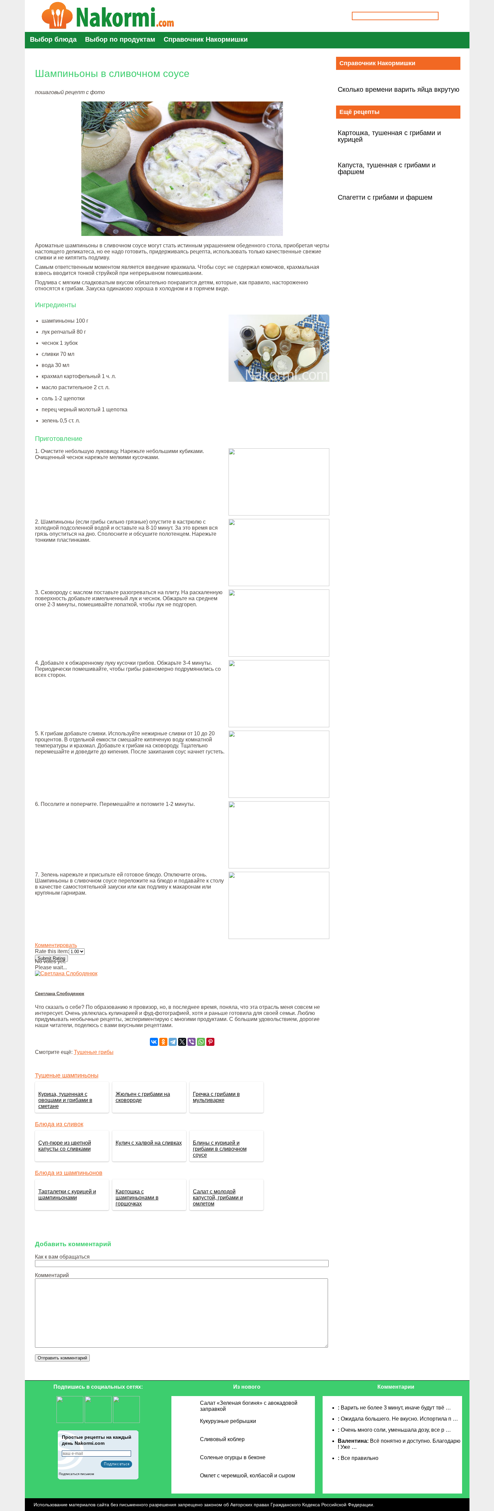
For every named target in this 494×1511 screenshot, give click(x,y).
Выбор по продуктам (120, 39)
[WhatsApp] (201, 1042)
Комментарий (52, 1275)
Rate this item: (52, 951)
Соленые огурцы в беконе (232, 1457)
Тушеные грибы (94, 1052)
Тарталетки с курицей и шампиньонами (67, 1194)
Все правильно (359, 1458)
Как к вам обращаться (62, 1257)
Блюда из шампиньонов (68, 1173)
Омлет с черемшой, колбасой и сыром (247, 1475)
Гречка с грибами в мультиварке (216, 1097)
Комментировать (56, 945)
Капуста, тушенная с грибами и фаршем (387, 168)
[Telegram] (173, 1042)
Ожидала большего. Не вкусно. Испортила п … (399, 1419)
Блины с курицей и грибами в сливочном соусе (220, 1149)
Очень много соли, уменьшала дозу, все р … (396, 1430)
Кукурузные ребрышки (228, 1421)
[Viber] (192, 1042)
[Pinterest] (210, 1042)
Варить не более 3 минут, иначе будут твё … (396, 1408)
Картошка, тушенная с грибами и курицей (389, 136)
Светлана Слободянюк (59, 993)
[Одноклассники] (163, 1042)
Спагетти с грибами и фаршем (385, 197)
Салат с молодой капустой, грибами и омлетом (218, 1198)
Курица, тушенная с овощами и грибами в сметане (65, 1100)
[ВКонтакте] (154, 1042)
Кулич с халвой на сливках (149, 1143)
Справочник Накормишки (206, 39)
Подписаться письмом (76, 1474)
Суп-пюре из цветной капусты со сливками (64, 1146)
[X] (182, 1042)
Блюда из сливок (59, 1124)
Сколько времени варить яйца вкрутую (398, 89)
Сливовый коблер (222, 1439)
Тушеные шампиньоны (66, 1075)
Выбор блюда (53, 39)
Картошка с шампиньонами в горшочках (137, 1198)
